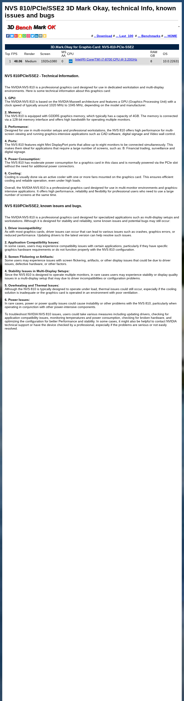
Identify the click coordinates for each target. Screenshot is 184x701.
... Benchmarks (149, 36)
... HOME (170, 36)
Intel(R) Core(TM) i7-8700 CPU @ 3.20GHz (106, 59)
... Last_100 (124, 36)
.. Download (103, 36)
